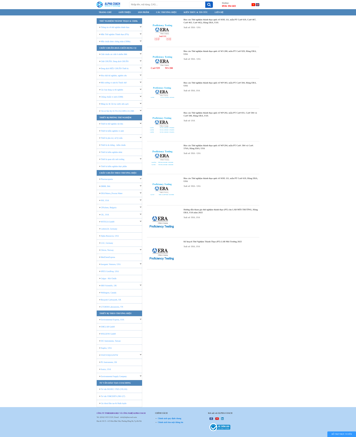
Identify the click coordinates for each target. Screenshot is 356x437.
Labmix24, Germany (109, 229)
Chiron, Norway (107, 250)
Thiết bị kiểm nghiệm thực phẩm (114, 166)
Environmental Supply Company (114, 376)
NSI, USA (105, 200)
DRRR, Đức (105, 186)
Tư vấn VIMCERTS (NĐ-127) (113, 396)
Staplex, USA (106, 348)
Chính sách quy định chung (169, 418)
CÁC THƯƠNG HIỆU (166, 12)
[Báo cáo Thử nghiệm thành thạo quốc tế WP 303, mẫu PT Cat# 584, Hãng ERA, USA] (162, 94)
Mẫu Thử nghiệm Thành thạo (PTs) (115, 34)
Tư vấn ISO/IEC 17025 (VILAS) (114, 389)
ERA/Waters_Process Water (112, 193)
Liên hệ (219, 12)
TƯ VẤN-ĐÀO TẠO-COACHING (115, 383)
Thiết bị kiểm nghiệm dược (111, 152)
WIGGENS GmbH (108, 334)
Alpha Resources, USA (110, 236)
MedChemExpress (108, 257)
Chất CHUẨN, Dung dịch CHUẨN (114, 61)
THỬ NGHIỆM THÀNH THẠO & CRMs (118, 21)
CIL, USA (105, 215)
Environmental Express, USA (112, 320)
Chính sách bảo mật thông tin (170, 422)
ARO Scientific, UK (109, 286)
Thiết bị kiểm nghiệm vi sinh (112, 131)
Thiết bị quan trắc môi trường (112, 159)
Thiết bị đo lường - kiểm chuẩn (113, 145)
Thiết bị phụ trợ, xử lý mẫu (112, 138)
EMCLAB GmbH (108, 327)
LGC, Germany (107, 243)
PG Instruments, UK (109, 362)
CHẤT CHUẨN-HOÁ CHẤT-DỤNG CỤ (118, 48)
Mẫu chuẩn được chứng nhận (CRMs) (115, 41)
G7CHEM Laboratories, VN (112, 307)
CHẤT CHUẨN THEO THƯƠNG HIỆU (118, 173)
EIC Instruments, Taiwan (111, 341)
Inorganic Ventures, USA (111, 264)
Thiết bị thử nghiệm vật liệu (112, 124)
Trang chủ (105, 12)
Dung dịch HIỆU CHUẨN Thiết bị (114, 68)
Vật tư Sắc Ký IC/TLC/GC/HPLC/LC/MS (117, 111)
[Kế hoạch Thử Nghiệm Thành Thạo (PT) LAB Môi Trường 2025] (162, 254)
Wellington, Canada (108, 293)
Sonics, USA (106, 369)
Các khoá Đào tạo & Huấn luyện (113, 403)
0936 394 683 (229, 6)
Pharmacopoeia (107, 179)
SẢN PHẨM (143, 12)
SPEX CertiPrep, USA (110, 271)
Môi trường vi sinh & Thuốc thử (114, 83)
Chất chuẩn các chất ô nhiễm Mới (114, 54)
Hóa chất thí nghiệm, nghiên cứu (114, 76)
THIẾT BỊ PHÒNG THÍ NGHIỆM (115, 117)
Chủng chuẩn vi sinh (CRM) (112, 97)
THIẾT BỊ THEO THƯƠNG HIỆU (115, 313)
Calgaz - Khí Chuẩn (108, 278)
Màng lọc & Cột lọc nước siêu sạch (114, 104)
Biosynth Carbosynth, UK (111, 300)
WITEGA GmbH (107, 222)
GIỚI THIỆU (125, 12)
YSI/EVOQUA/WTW (109, 355)
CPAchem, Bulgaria (108, 208)
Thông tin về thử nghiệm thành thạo (115, 27)
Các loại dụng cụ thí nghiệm (112, 90)
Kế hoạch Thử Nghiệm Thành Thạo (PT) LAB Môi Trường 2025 (213, 241)
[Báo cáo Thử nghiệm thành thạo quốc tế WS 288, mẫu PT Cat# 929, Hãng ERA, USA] (162, 63)
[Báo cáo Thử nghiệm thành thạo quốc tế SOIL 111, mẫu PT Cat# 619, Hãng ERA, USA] (162, 190)
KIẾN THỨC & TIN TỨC (196, 12)
